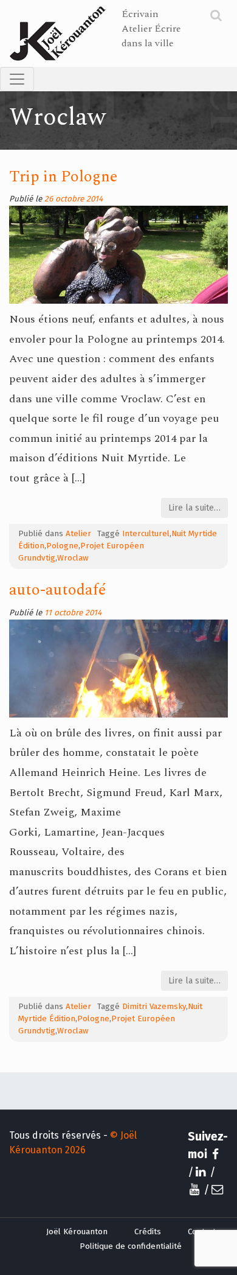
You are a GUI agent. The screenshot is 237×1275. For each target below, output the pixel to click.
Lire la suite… (194, 508)
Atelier (78, 534)
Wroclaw (73, 558)
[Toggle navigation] (17, 79)
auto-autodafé (57, 590)
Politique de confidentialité (131, 1246)
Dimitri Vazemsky (154, 1006)
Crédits (147, 1232)
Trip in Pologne (63, 177)
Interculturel (146, 534)
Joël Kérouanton (77, 1232)
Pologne (62, 546)
